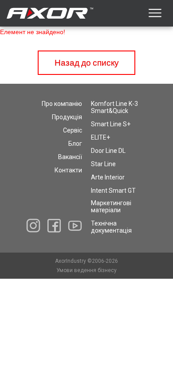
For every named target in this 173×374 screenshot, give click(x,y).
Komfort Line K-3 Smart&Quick (114, 107)
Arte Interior (108, 177)
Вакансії (70, 156)
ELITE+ (100, 137)
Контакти (68, 170)
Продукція (67, 117)
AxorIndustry (71, 261)
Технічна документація (111, 227)
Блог (75, 143)
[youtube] (75, 225)
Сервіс (72, 130)
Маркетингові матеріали (111, 206)
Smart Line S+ (110, 124)
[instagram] (33, 225)
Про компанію (62, 103)
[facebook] (54, 226)
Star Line (103, 164)
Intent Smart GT (113, 190)
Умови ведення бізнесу (86, 270)
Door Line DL (108, 150)
